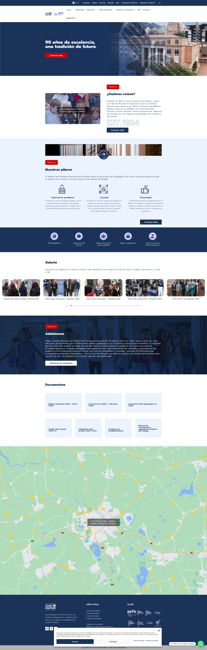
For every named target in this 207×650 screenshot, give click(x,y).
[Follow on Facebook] (51, 628)
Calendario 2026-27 (147, 3)
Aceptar (75, 641)
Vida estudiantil (105, 10)
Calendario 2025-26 (129, 3)
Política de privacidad (152, 640)
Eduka (94, 3)
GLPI (117, 3)
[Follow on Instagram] (47, 628)
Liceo (69, 10)
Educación (91, 10)
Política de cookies (139, 640)
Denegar (113, 641)
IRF (139, 10)
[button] (159, 630)
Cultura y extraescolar (125, 10)
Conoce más (56, 55)
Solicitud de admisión (61, 363)
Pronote (102, 3)
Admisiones (79, 10)
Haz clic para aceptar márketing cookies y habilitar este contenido (72, 110)
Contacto (86, 3)
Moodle (111, 3)
